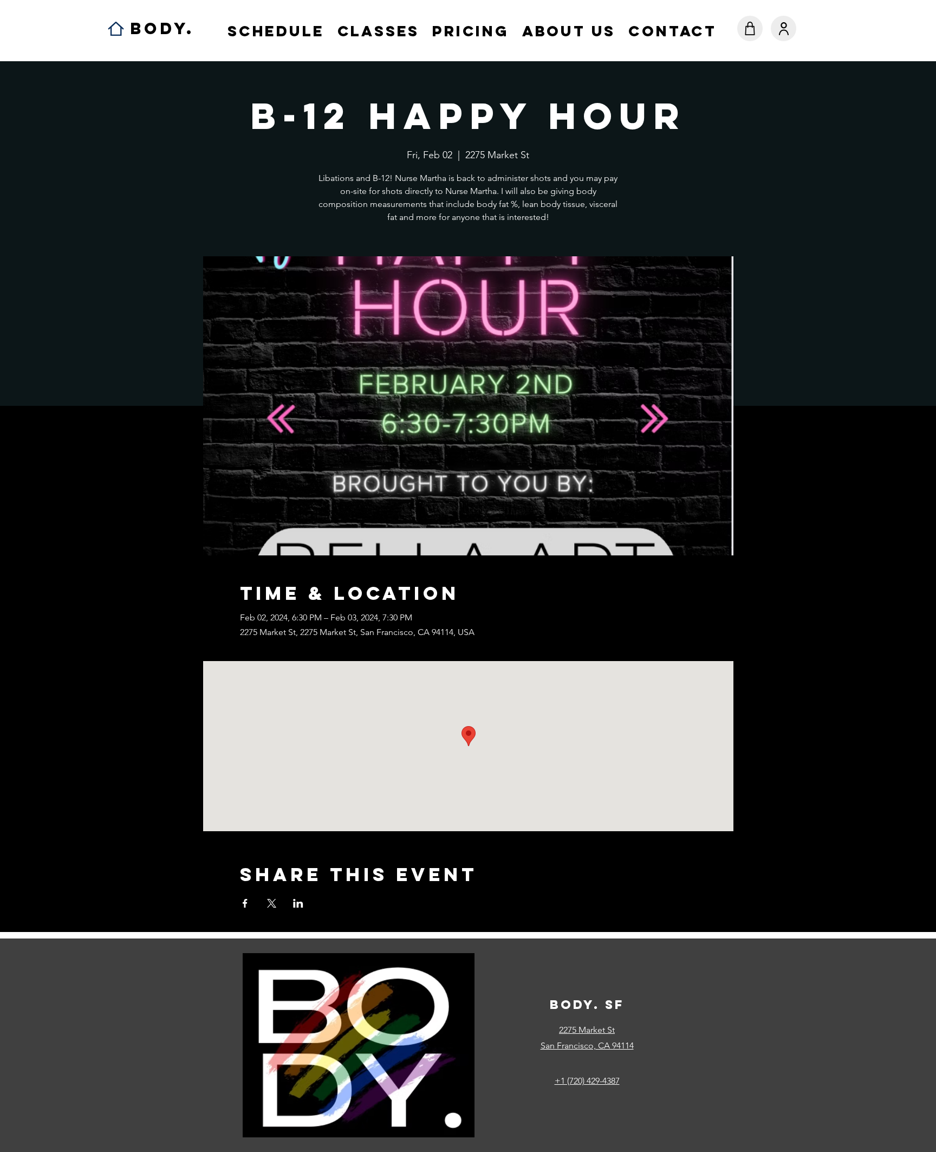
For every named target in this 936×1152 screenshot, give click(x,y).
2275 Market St (587, 1030)
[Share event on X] (271, 903)
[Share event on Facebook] (245, 903)
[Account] (783, 28)
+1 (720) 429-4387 (587, 1081)
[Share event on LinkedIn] (298, 903)
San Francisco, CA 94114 (587, 1045)
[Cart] (750, 28)
